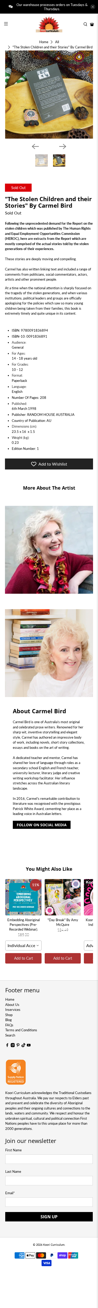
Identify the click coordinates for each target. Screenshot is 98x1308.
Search (10, 1035)
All (57, 42)
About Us (12, 1005)
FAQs (9, 1025)
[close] (92, 6)
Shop (9, 1015)
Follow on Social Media (42, 824)
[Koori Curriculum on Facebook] (7, 1046)
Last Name (13, 1171)
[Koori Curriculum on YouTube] (29, 1046)
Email (10, 1193)
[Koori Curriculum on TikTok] (23, 1046)
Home (43, 42)
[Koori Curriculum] (49, 24)
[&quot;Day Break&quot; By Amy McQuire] (63, 897)
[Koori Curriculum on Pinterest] (18, 1046)
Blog (8, 1020)
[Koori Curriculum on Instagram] (13, 1046)
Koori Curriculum (54, 1244)
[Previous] (35, 146)
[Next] (63, 146)
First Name (13, 1150)
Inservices (12, 1009)
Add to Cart (23, 958)
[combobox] (23, 945)
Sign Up (49, 1217)
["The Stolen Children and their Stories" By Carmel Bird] (49, 94)
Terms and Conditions (21, 1030)
